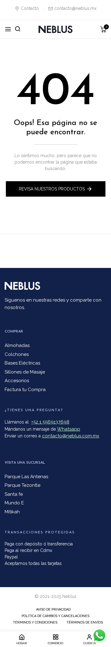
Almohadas (17, 345)
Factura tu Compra (25, 389)
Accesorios (17, 380)
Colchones (17, 354)
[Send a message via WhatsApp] (99, 635)
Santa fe (14, 494)
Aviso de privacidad (53, 609)
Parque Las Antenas (26, 476)
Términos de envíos (85, 622)
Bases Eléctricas (22, 363)
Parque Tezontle (22, 485)
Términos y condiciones (35, 622)
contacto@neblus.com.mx (70, 436)
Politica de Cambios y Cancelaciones (55, 616)
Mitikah (12, 512)
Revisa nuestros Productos (52, 188)
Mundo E (14, 503)
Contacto (30, 8)
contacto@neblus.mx (75, 8)
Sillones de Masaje (25, 372)
